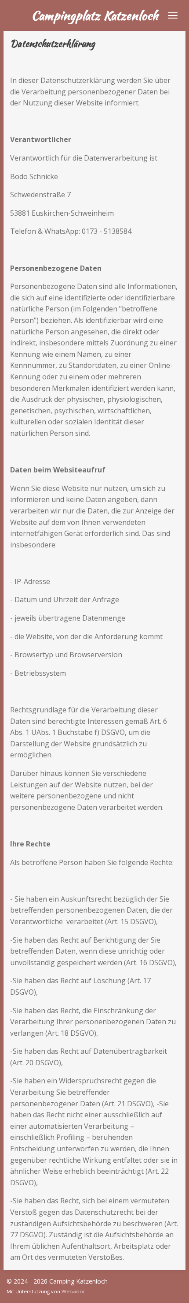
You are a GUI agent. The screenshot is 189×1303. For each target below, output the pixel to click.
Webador (73, 1291)
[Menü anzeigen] (172, 15)
